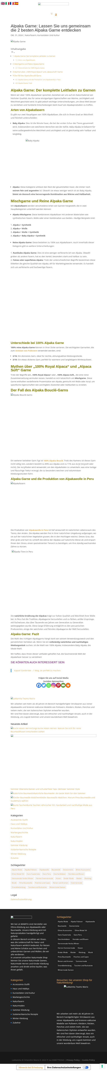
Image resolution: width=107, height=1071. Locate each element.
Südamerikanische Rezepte (23, 849)
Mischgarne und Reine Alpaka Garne (29, 64)
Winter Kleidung (18, 853)
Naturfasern (30, 35)
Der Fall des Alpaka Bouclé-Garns (27, 75)
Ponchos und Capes (42, 883)
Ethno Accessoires (83, 869)
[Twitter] (43, 685)
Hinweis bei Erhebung (31, 1067)
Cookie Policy (88, 1060)
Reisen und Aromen (60, 883)
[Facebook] (38, 685)
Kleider (79, 878)
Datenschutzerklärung (21, 899)
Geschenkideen (59, 874)
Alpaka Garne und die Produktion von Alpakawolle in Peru (39, 79)
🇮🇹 (7, 3)
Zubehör (15, 858)
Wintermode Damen (57, 887)
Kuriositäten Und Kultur (48, 35)
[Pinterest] (58, 685)
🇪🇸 (16, 3)
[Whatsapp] (48, 685)
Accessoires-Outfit (19, 819)
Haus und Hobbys (19, 824)
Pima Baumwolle (25, 883)
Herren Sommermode (44, 878)
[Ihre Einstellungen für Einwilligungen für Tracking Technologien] (102, 1066)
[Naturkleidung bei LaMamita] (21, 917)
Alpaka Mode (17, 869)
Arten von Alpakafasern (26, 60)
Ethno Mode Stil (18, 874)
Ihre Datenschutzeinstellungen (64, 1067)
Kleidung (88, 878)
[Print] (68, 685)
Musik (14, 883)
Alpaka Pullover (31, 869)
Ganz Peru (47, 874)
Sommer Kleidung (19, 845)
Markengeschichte (19, 832)
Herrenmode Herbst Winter (22, 878)
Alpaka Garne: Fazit (25, 83)
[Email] (63, 685)
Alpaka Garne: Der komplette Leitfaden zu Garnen (34, 56)
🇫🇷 (12, 3)
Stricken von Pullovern (26, 350)
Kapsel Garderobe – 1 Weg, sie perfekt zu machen (37, 670)
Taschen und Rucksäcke (37, 887)
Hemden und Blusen (76, 874)
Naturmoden (17, 841)
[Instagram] (53, 685)
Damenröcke (68, 869)
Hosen (58, 878)
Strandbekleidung (18, 887)
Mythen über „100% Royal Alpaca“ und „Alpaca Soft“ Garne (38, 72)
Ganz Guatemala (33, 874)
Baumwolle (56, 869)
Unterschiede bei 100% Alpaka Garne (31, 68)
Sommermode (76, 883)
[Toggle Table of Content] (13, 52)
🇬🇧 (3, 3)
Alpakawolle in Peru (38, 530)
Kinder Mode (69, 878)
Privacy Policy (73, 1060)
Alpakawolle (44, 869)
